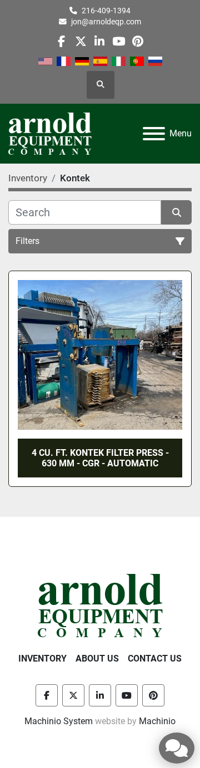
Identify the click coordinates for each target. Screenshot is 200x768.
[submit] (176, 212)
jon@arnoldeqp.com (106, 21)
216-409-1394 (106, 10)
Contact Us (155, 658)
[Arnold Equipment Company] (100, 604)
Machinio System (58, 721)
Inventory (42, 658)
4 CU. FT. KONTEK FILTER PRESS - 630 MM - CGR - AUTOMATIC (100, 458)
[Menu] (154, 133)
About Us (97, 658)
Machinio (157, 721)
